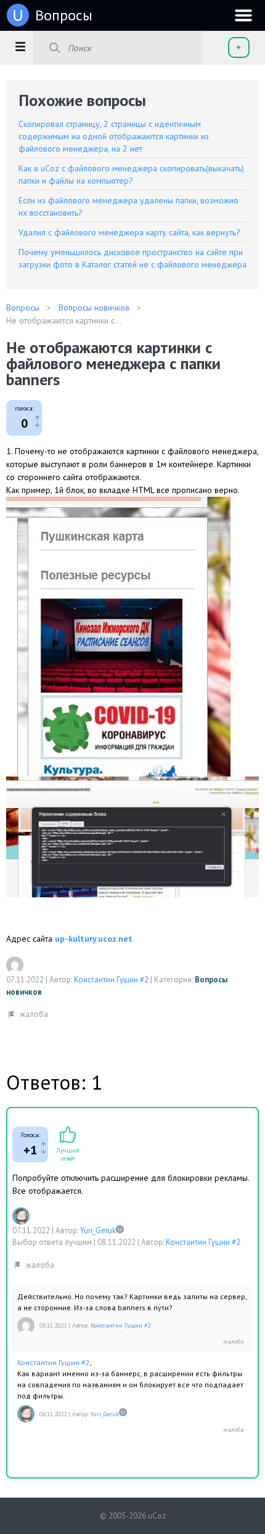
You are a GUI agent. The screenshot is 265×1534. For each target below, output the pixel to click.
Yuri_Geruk (98, 1230)
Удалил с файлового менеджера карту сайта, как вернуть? (129, 232)
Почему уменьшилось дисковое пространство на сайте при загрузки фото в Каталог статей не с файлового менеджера (132, 258)
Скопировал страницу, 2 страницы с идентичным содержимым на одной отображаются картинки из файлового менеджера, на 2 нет (113, 136)
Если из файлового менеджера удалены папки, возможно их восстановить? (128, 206)
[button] (20, 46)
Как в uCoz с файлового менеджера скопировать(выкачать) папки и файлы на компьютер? (131, 174)
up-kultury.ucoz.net (93, 938)
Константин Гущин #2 (111, 979)
